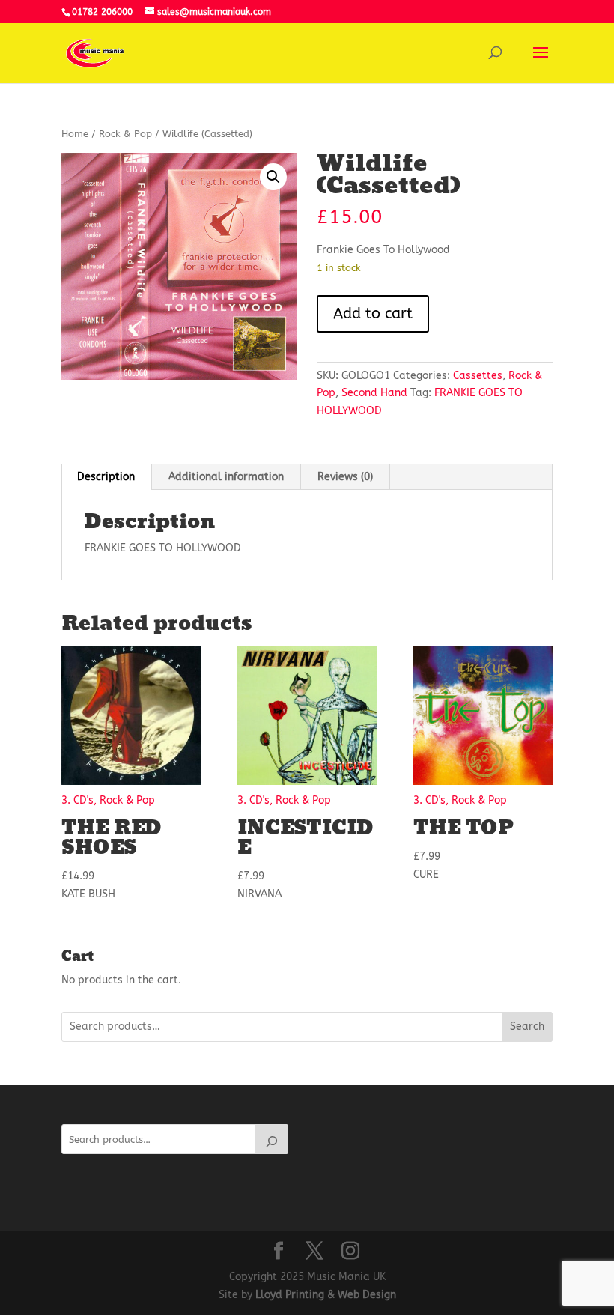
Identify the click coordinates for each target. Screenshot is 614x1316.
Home (74, 133)
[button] (273, 176)
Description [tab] (106, 476)
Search (527, 1026)
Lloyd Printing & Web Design (325, 1294)
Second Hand (374, 392)
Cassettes (477, 375)
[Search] (271, 1139)
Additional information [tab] (226, 476)
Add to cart (373, 313)
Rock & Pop (125, 133)
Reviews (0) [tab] (345, 476)
